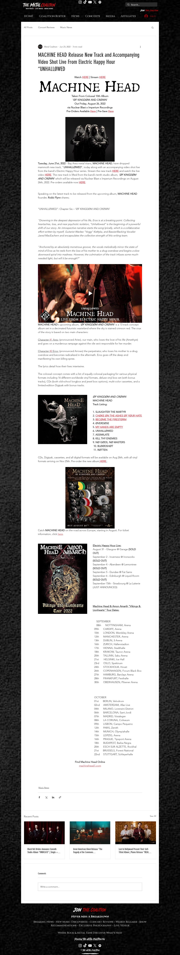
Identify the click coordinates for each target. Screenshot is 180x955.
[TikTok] (85, 2)
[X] (95, 2)
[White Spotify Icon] (100, 2)
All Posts (28, 27)
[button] (152, 27)
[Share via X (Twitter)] (46, 797)
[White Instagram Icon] (80, 2)
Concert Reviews (46, 27)
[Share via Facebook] (39, 797)
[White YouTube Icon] (90, 2)
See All (153, 816)
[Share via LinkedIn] (53, 797)
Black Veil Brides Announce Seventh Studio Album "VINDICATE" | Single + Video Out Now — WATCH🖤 (42, 851)
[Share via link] (60, 797)
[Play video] (90, 293)
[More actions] (140, 46)
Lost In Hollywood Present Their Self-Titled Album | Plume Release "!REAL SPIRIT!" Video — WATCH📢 (134, 851)
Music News (66, 27)
